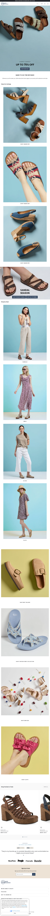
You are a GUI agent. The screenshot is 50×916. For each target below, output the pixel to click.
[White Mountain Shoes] (4, 3)
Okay (15, 913)
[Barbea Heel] (19, 809)
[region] (25, 0)
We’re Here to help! (7, 888)
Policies (3, 891)
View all (46, 786)
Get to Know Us (6, 894)
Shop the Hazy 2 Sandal (19, 297)
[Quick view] (2, 827)
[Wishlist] (41, 3)
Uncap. (32, 911)
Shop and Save (25, 69)
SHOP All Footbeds (32, 297)
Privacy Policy (24, 905)
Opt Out (14, 906)
